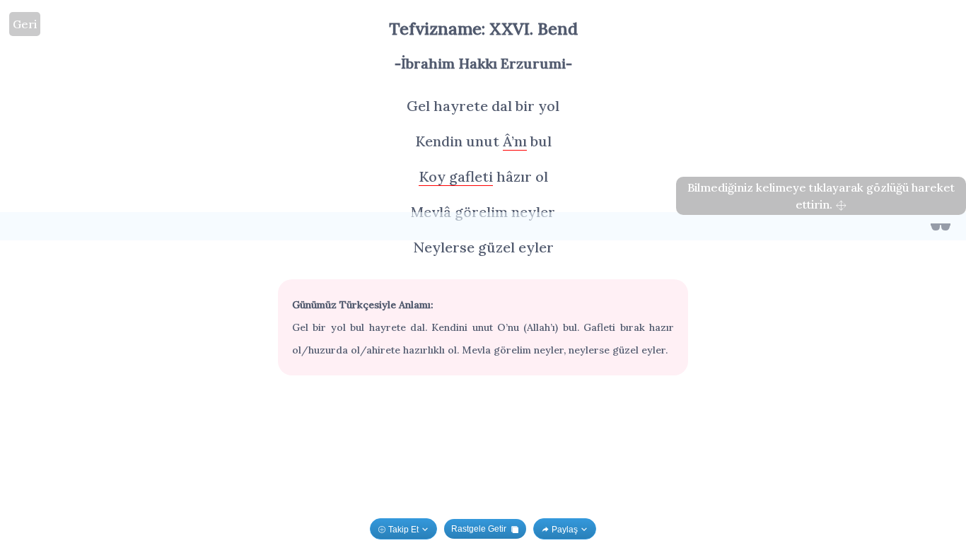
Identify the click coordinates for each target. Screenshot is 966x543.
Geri (25, 24)
